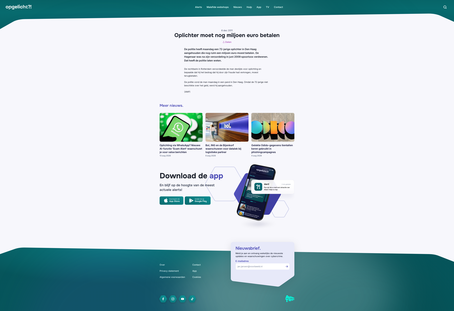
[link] (18, 7)
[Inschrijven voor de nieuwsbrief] (287, 266)
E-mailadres (242, 261)
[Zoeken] (445, 7)
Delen (228, 42)
